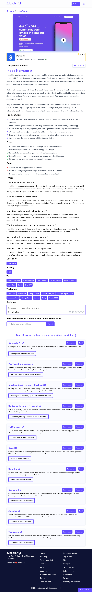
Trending (43, 556)
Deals (42, 564)
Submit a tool (68, 571)
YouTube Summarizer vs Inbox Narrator (25, 374)
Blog (65, 560)
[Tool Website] (23, 343)
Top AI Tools (68, 556)
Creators (43, 571)
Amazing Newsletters (72, 581)
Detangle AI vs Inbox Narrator (22, 353)
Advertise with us (70, 553)
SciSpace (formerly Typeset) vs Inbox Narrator (28, 416)
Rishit (22, 563)
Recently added (46, 560)
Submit (75, 4)
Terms (42, 578)
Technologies (68, 567)
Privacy (66, 578)
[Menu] (83, 4)
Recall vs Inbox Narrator (19, 458)
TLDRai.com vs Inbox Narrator (22, 437)
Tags (42, 567)
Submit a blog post (48, 574)
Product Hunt (45, 581)
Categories (67, 564)
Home (11, 11)
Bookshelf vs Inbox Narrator (21, 500)
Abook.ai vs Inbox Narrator (21, 521)
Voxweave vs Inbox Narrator (21, 542)
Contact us (67, 574)
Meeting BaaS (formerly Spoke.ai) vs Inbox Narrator (30, 395)
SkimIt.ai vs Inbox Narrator (20, 479)
